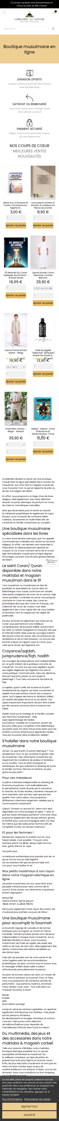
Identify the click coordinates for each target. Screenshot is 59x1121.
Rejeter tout (29, 1106)
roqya (51, 513)
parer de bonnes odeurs (18, 974)
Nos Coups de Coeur (29, 145)
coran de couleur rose (28, 606)
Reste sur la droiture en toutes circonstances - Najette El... (16, 205)
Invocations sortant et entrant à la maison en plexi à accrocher (43, 205)
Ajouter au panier (16, 225)
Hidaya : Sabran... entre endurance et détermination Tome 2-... (43, 432)
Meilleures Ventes (29, 151)
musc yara (22, 986)
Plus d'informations (12, 1099)
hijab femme (44, 843)
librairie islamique (27, 538)
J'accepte (29, 1115)
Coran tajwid (25, 609)
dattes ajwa (13, 952)
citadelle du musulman (28, 722)
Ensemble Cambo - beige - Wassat (16, 430)
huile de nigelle (28, 943)
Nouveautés (29, 156)
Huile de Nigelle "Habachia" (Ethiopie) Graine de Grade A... (43, 353)
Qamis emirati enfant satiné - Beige (16, 351)
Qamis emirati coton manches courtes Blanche (43, 275)
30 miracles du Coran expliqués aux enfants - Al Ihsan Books (16, 275)
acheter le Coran (13, 600)
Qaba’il (6, 808)
